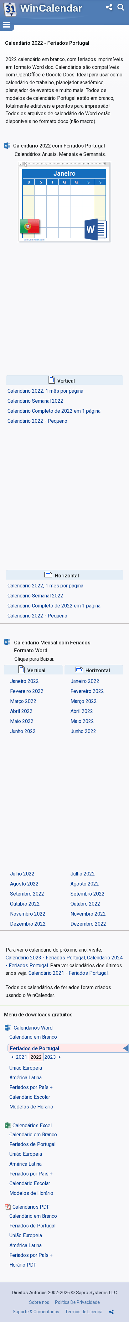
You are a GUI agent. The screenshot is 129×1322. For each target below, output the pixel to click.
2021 (21, 1057)
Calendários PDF (31, 1207)
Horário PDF (22, 1265)
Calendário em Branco (33, 1037)
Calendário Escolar (29, 1097)
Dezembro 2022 (28, 924)
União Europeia (25, 1068)
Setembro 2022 (27, 894)
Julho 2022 (22, 874)
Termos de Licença (83, 1311)
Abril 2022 (21, 711)
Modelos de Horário (31, 1107)
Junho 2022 (23, 731)
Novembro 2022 (27, 914)
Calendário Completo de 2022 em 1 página (54, 411)
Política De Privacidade (77, 1302)
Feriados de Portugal (34, 1048)
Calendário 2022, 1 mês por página (45, 391)
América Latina (25, 1078)
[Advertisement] (64, 302)
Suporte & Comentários (36, 1311)
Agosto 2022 (24, 884)
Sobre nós (39, 1302)
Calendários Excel (32, 1125)
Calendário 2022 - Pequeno (37, 421)
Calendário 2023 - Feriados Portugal (45, 958)
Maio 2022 (22, 721)
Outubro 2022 (25, 904)
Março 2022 (23, 701)
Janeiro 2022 (24, 681)
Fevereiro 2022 (27, 691)
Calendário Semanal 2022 (35, 401)
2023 (50, 1057)
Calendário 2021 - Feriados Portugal (68, 973)
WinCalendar (51, 8)
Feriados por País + (31, 1087)
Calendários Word (33, 1028)
